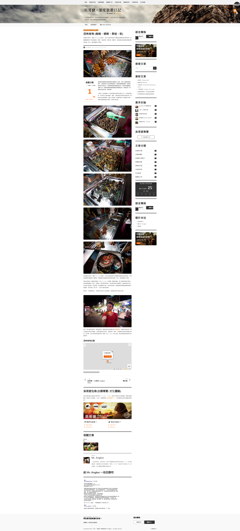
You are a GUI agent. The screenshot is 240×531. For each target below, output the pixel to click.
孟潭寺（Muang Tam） (144, 80)
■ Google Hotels (112, 424)
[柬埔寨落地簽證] (136, 114)
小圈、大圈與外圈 (143, 109)
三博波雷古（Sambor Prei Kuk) (146, 89)
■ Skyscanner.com (88, 427)
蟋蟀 (95, 371)
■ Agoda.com (111, 425)
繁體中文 (149, 522)
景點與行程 (138, 165)
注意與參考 (138, 169)
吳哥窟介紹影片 (140, 158)
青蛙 (98, 371)
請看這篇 (117, 329)
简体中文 (140, 36)
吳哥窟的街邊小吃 (88, 30)
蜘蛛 (92, 371)
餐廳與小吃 (95, 30)
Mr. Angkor (88, 47)
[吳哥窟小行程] (107, 410)
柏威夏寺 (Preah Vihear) (145, 117)
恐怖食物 (86, 371)
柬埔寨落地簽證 (143, 113)
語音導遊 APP (146, 137)
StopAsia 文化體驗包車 (145, 105)
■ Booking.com (111, 427)
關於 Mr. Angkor (142, 223)
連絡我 (139, 226)
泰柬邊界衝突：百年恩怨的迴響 (146, 91)
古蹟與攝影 (138, 154)
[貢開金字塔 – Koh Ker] (136, 122)
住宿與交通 (138, 150)
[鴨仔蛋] (90, 446)
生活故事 (138, 173)
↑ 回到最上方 (153, 528)
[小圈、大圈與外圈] (136, 110)
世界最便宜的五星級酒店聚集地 (146, 94)
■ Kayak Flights (88, 425)
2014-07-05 (92, 440)
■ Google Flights (88, 424)
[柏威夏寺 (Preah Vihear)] (136, 118)
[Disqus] (107, 494)
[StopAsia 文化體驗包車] (136, 106)
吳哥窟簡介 (141, 221)
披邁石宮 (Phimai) (142, 82)
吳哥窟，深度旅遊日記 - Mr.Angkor (104, 528)
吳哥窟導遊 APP (111, 397)
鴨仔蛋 (85, 439)
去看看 (138, 243)
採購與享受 (138, 162)
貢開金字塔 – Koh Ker (144, 121)
